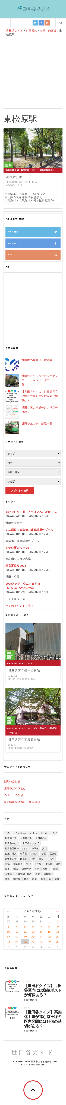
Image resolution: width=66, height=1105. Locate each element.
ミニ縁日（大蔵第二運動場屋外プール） (30, 529)
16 (57, 931)
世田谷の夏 (11, 838)
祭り (36, 868)
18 (16, 936)
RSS (10, 254)
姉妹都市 (18, 863)
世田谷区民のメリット (16, 848)
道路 (7, 879)
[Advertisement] (33, 71)
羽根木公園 (14, 177)
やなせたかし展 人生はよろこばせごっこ (32, 511)
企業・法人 (11, 853)
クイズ (26, 981)
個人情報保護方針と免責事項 (22, 802)
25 (16, 941)
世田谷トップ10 (31, 843)
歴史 (7, 868)
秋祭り (46, 868)
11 (16, 931)
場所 (33, 858)
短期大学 (26, 868)
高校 (57, 879)
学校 (28, 863)
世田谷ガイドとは (15, 788)
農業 (37, 873)
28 (16, 921)
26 (25, 941)
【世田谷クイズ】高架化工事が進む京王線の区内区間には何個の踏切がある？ (43, 1019)
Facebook (14, 243)
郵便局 (16, 879)
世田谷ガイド (33, 1052)
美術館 (8, 873)
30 (32, 921)
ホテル (33, 833)
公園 (43, 853)
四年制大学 (11, 858)
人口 (44, 848)
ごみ (7, 833)
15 (49, 931)
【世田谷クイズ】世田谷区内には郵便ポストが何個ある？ (43, 990)
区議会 (53, 853)
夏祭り (42, 858)
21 (41, 936)
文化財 (48, 863)
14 (41, 931)
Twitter (13, 232)
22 (49, 936)
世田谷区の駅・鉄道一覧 (36, 423)
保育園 (23, 853)
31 (41, 921)
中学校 (35, 848)
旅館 (58, 863)
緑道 (55, 868)
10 (8, 931)
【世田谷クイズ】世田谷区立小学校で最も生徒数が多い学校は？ (39, 396)
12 (25, 931)
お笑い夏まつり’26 (17, 547)
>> (58, 911)
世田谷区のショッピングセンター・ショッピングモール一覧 (39, 380)
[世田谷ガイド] (33, 8)
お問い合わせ (12, 781)
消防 (15, 868)
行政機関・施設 (24, 873)
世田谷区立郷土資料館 (24, 671)
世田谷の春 (26, 838)
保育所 (34, 853)
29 (25, 921)
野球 (26, 879)
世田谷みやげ (12, 843)
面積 (42, 879)
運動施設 (48, 873)
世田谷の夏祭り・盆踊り (36, 360)
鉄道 (34, 879)
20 (32, 936)
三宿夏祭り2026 (15, 565)
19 (25, 936)
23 (57, 936)
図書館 (23, 858)
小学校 (37, 863)
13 (32, 931)
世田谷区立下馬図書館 (24, 740)
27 (8, 921)
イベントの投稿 (13, 795)
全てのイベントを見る (19, 605)
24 (8, 941)
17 (8, 936)
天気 (7, 863)
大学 (52, 858)
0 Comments (30, 1000)
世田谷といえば (49, 833)
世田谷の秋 (41, 838)
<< (8, 911)
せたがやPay (19, 833)
